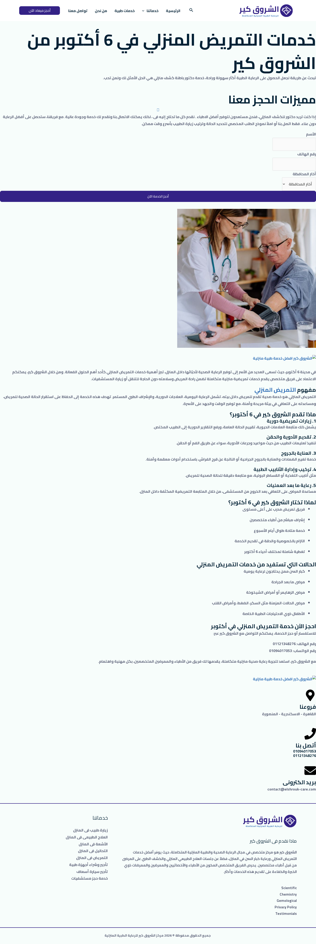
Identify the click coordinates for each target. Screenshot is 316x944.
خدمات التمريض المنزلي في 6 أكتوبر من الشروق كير (171, 51)
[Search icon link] (191, 10)
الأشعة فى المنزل (93, 844)
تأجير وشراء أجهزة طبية (88, 864)
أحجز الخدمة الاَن (158, 196)
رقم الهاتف (306, 154)
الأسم (311, 134)
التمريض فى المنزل (92, 857)
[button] (39, 10)
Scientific (289, 887)
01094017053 (304, 751)
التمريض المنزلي (275, 390)
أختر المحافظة (304, 173)
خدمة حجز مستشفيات (89, 878)
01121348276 (304, 755)
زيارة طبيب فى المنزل (90, 830)
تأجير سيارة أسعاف (92, 871)
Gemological (287, 900)
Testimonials (286, 913)
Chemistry (288, 894)
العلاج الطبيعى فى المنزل (87, 837)
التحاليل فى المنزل (93, 850)
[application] (144, 11)
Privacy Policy (286, 907)
